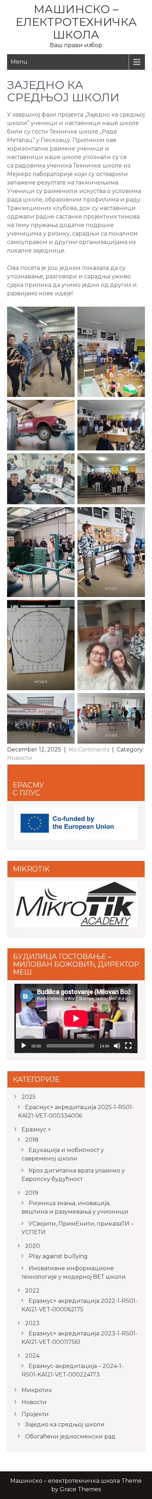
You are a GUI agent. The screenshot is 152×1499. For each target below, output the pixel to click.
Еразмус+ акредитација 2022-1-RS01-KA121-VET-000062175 (80, 1305)
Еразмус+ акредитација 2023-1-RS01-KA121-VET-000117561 (80, 1337)
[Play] (23, 1045)
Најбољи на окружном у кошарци (95, 785)
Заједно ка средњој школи (65, 1424)
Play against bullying (58, 1256)
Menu (19, 61)
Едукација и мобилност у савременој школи (63, 1154)
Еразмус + (36, 1129)
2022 (32, 1290)
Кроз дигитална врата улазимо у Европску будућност (73, 1174)
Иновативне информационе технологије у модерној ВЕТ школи (74, 1272)
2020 (32, 1246)
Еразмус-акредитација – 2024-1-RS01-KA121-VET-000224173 (72, 1370)
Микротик (37, 1390)
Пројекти (35, 1414)
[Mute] (117, 1045)
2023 (32, 1323)
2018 (32, 1139)
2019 (31, 1192)
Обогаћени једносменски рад (70, 1436)
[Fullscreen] (128, 1045)
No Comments (89, 749)
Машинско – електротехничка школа (76, 21)
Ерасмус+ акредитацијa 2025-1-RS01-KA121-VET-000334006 (76, 1111)
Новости (19, 758)
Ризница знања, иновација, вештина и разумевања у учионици (75, 1207)
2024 (32, 1355)
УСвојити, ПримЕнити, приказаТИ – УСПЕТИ (78, 1228)
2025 (29, 1097)
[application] (76, 1018)
